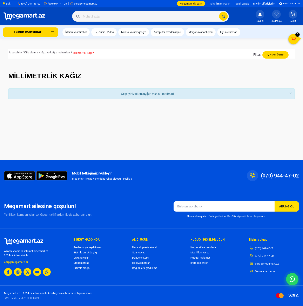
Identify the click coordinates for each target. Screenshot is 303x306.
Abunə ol (286, 206)
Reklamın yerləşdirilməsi (88, 247)
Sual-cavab (139, 252)
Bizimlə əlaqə (81, 268)
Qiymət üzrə (275, 54)
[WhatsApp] (47, 272)
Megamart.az (81, 262)
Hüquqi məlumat (200, 257)
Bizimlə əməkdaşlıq (85, 252)
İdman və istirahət (76, 32)
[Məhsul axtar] (223, 16)
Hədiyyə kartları (141, 262)
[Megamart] (25, 16)
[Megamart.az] (23, 241)
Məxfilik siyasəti (199, 252)
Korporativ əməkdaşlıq (203, 247)
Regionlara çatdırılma (144, 268)
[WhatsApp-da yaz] (292, 279)
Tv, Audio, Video (104, 32)
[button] (293, 16)
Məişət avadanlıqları (201, 32)
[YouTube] (37, 272)
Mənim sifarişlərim (264, 3)
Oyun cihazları (228, 32)
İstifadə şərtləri (199, 262)
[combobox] (150, 16)
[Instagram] (18, 272)
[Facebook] (8, 272)
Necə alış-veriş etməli (144, 247)
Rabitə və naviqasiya (133, 32)
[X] (27, 272)
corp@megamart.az (16, 262)
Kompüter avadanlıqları (167, 32)
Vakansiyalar (81, 257)
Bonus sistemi (140, 257)
